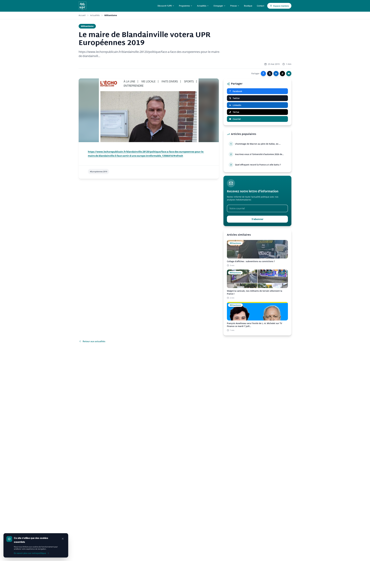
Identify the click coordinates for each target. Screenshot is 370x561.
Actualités (95, 15)
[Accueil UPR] (82, 5)
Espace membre (281, 6)
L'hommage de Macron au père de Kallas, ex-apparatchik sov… (257, 143)
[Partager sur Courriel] (288, 73)
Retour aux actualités (94, 341)
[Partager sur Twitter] (269, 73)
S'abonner (257, 219)
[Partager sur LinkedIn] (276, 73)
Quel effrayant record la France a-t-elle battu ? (258, 164)
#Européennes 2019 (98, 171)
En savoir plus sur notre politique (30, 553)
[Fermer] (62, 538)
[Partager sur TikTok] (282, 73)
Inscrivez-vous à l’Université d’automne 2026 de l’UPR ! (258, 154)
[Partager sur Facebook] (263, 73)
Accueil (82, 15)
